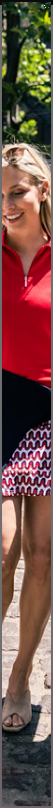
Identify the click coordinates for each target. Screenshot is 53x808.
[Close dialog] (47, 5)
